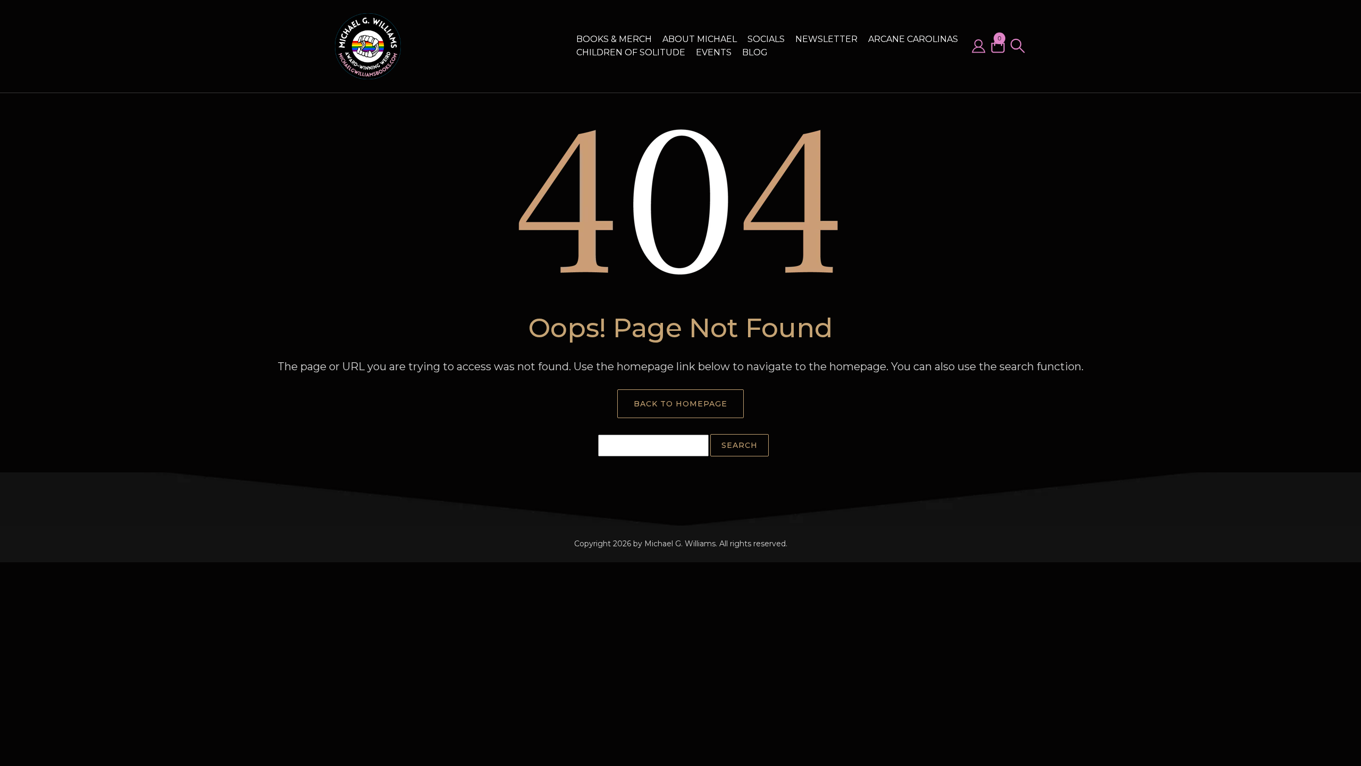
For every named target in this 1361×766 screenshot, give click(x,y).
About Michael (699, 39)
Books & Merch (614, 39)
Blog (755, 52)
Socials (766, 39)
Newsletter (826, 39)
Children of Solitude (630, 52)
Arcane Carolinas (913, 39)
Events (714, 52)
